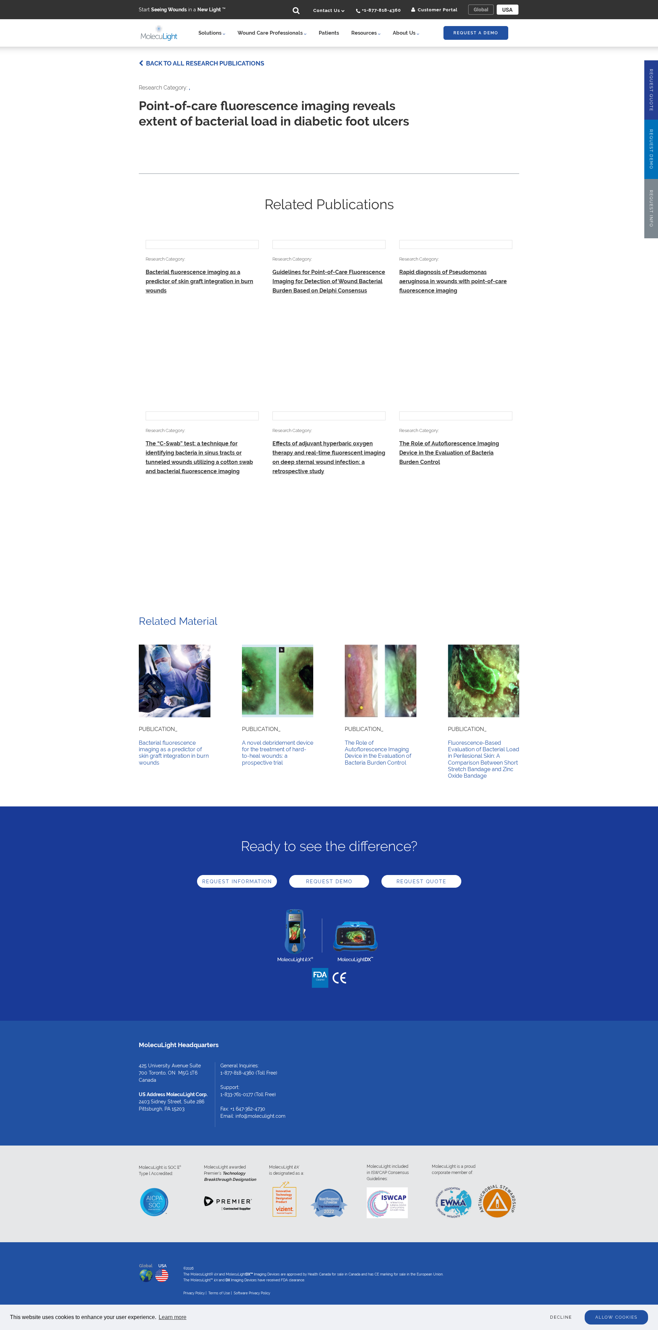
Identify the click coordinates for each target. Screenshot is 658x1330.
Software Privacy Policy (252, 1293)
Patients (329, 33)
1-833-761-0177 (236, 1094)
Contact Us (327, 10)
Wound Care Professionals (270, 33)
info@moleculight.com (260, 1116)
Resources (364, 33)
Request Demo (329, 881)
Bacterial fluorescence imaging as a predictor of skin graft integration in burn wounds (199, 281)
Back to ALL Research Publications (203, 63)
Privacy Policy (194, 1293)
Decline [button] (561, 1317)
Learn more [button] (172, 1317)
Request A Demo (475, 33)
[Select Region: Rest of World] (481, 9)
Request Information (237, 881)
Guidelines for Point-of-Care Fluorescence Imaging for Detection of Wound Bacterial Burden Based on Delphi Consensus (328, 281)
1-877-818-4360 (237, 1073)
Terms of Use (219, 1293)
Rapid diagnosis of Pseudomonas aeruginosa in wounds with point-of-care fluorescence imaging (453, 281)
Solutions (210, 33)
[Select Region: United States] (508, 9)
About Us (405, 33)
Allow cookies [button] (616, 1317)
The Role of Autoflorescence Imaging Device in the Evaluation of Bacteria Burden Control (449, 452)
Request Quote (422, 881)
